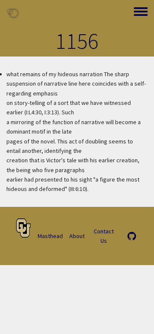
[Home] (12, 13)
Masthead (50, 236)
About (77, 236)
